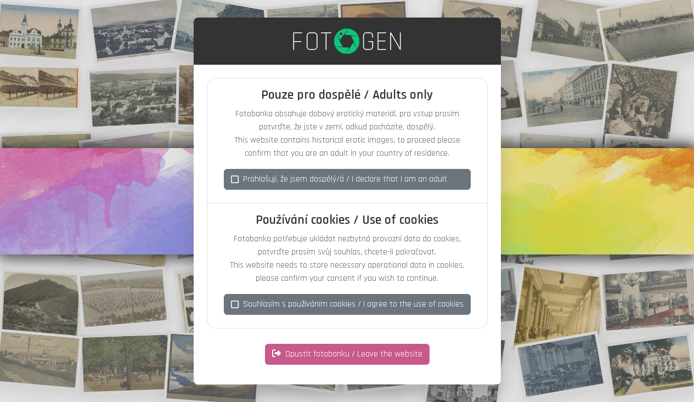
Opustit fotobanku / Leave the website (353, 354)
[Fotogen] (347, 41)
